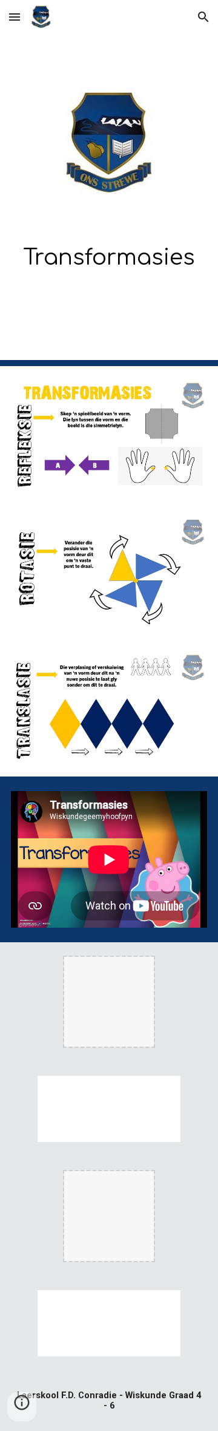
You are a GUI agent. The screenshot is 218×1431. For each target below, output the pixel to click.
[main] (109, 253)
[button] (14, 16)
